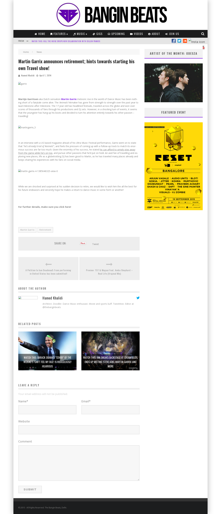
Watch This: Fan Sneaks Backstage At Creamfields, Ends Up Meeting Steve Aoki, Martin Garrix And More (110, 362)
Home (41, 34)
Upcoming (117, 34)
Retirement (45, 229)
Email (86, 401)
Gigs (99, 34)
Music (80, 34)
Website (24, 421)
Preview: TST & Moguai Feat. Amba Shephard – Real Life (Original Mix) (109, 271)
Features (59, 34)
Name (23, 401)
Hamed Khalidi (28, 75)
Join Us (173, 34)
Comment (25, 441)
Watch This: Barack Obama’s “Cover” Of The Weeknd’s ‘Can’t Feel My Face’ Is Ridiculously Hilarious (47, 362)
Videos (138, 34)
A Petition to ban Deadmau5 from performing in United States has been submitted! (48, 271)
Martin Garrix (27, 229)
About (155, 34)
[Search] (203, 34)
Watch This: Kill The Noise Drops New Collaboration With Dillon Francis (66, 41)
